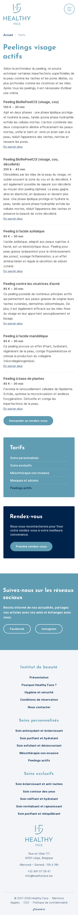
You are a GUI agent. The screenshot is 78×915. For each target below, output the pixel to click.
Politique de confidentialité (50, 902)
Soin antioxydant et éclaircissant (39, 730)
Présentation (39, 677)
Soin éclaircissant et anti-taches (39, 784)
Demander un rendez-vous (28, 420)
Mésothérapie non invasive (29, 473)
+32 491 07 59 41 (39, 871)
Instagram (49, 629)
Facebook (17, 629)
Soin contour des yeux (39, 791)
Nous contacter (39, 707)
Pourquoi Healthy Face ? (39, 685)
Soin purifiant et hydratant (39, 738)
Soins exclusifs (21, 465)
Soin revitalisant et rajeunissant (39, 806)
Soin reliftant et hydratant (39, 799)
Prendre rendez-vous (31, 546)
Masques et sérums (24, 480)
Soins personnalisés (24, 458)
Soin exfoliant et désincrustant (39, 745)
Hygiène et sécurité (39, 692)
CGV (26, 902)
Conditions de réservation (39, 699)
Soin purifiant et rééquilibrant (39, 813)
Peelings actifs (21, 488)
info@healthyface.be (39, 876)
